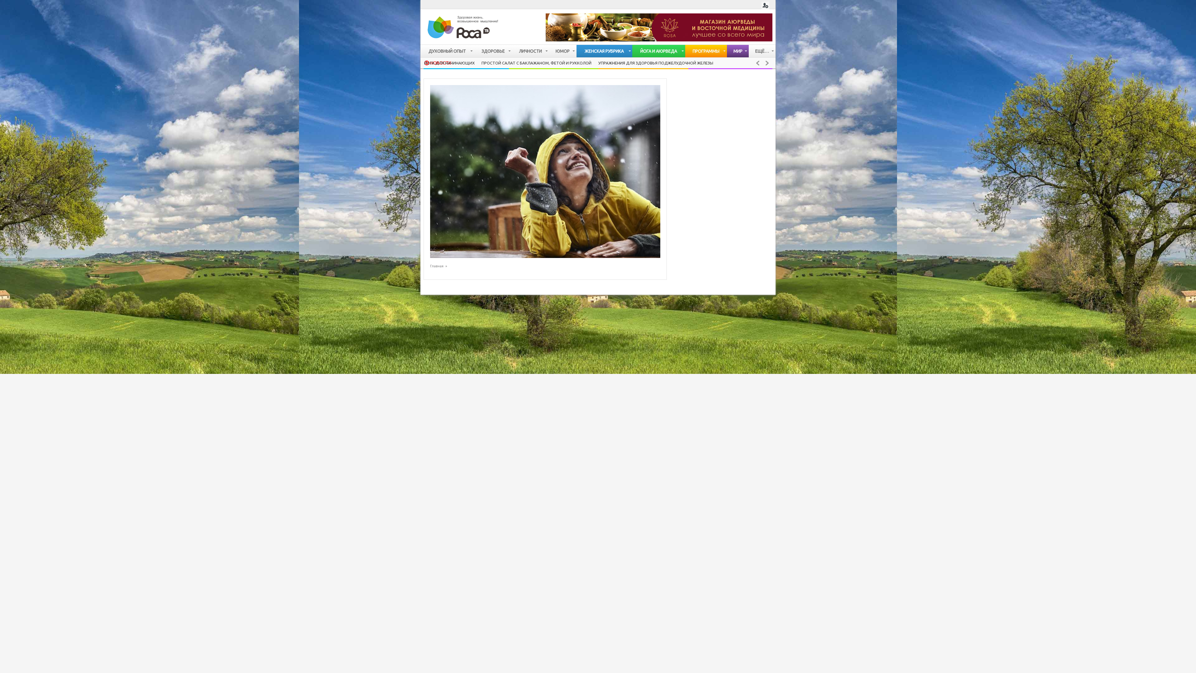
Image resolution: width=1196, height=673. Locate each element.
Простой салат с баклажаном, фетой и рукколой (536, 63)
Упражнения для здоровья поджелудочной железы (655, 63)
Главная (437, 266)
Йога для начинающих (449, 63)
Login (765, 5)
